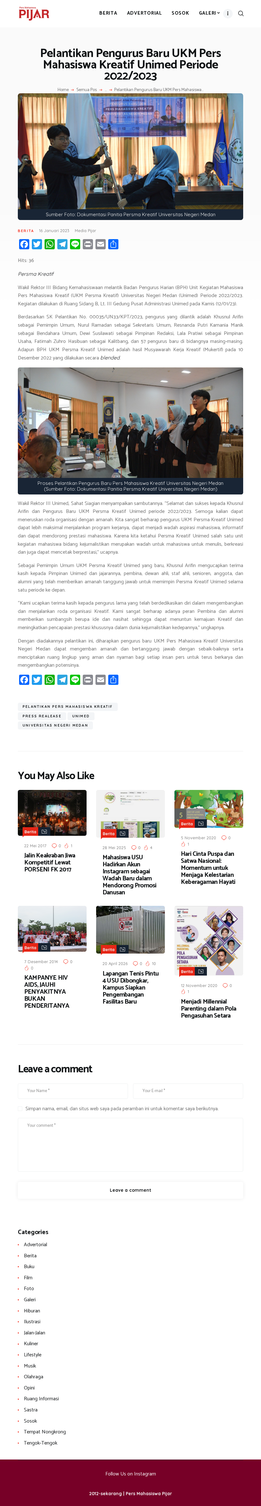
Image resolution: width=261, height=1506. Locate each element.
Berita (26, 231)
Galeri (30, 1300)
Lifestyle (32, 1355)
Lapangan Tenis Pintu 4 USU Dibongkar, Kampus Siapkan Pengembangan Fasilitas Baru (130, 987)
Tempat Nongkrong (45, 1432)
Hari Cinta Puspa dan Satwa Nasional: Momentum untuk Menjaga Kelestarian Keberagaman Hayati (208, 868)
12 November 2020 (199, 985)
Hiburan (32, 1311)
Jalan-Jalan (34, 1333)
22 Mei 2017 (35, 845)
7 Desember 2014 (41, 961)
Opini (29, 1388)
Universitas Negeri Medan (55, 725)
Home (63, 90)
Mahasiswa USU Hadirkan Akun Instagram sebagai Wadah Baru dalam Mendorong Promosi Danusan (129, 875)
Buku (29, 1266)
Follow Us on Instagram (130, 1474)
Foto (29, 1288)
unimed (81, 716)
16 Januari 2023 (54, 230)
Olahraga (33, 1377)
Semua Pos (86, 90)
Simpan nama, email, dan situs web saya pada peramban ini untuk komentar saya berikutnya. (122, 1109)
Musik (30, 1366)
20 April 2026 (115, 963)
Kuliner (31, 1343)
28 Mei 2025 (114, 847)
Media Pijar (85, 230)
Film (28, 1278)
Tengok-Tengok (40, 1443)
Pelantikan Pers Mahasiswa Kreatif (68, 706)
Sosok (30, 1421)
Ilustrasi (32, 1322)
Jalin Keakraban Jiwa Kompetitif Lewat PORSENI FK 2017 (49, 862)
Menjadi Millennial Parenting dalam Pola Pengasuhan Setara (208, 1008)
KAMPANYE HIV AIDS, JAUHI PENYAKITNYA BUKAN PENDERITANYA (46, 992)
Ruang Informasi (41, 1399)
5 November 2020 (198, 837)
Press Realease (42, 716)
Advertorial (35, 1244)
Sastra (31, 1410)
